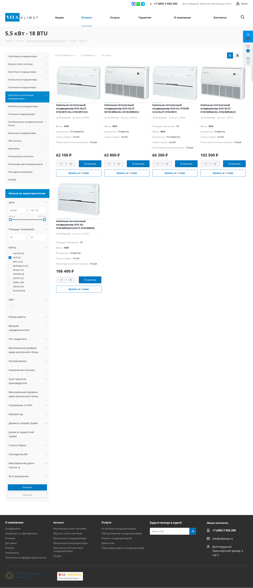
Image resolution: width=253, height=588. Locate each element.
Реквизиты (12, 552)
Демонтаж (108, 543)
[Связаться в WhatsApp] (138, 4)
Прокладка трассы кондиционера (123, 548)
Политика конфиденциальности (25, 557)
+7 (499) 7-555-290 (224, 530)
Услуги (106, 522)
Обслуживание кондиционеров (122, 533)
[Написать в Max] (133, 4)
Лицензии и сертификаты (21, 533)
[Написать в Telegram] (143, 4)
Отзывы (10, 538)
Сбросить (27, 494)
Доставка (11, 543)
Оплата (9, 548)
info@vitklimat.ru (222, 538)
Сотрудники (12, 528)
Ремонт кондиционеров (117, 538)
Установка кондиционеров (119, 528)
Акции (57, 555)
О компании (14, 522)
